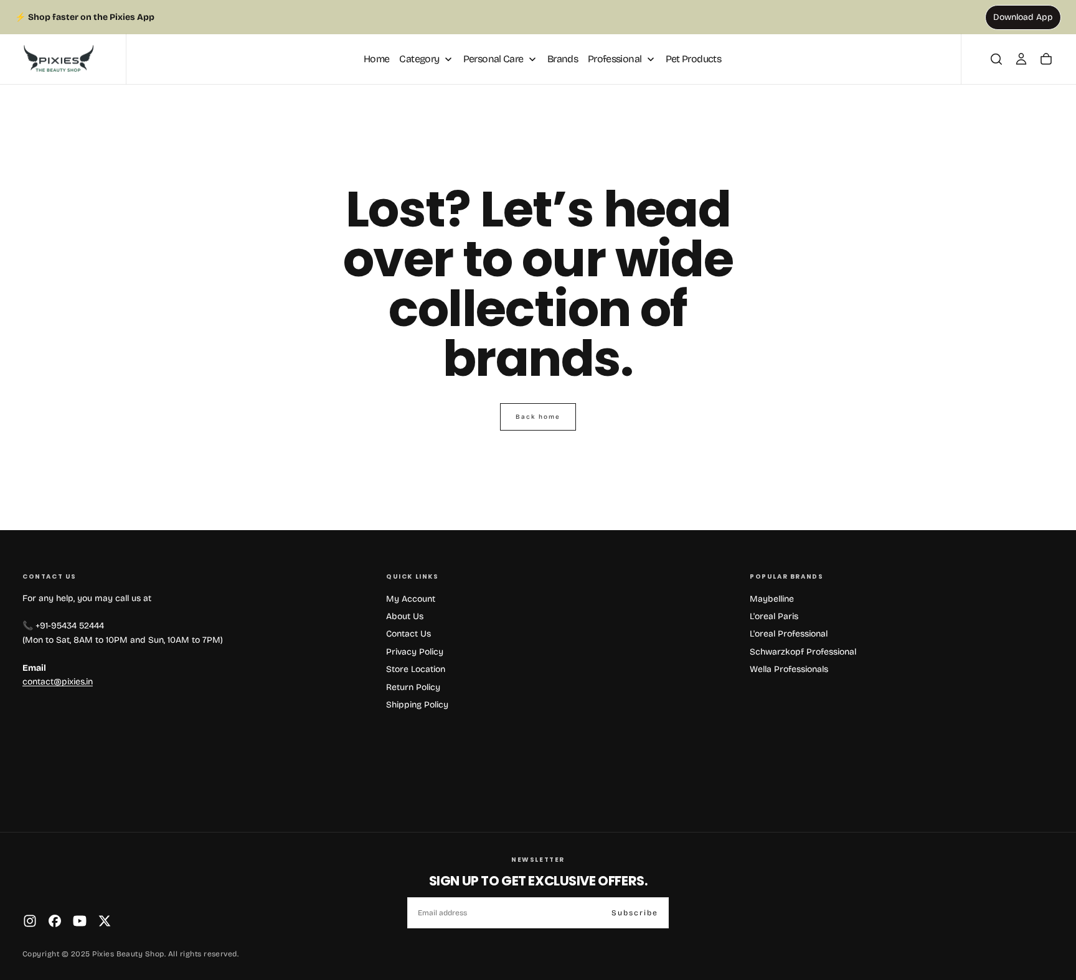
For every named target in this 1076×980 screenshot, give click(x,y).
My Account (410, 599)
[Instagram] (29, 920)
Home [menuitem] (376, 59)
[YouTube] (79, 920)
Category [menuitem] (419, 59)
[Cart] (1046, 59)
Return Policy (413, 687)
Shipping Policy (417, 704)
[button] (996, 59)
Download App (1023, 17)
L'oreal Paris (774, 616)
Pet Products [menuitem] (693, 59)
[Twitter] (104, 920)
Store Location (415, 669)
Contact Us (408, 633)
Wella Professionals (789, 669)
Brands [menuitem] (562, 59)
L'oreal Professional (789, 633)
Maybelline (772, 599)
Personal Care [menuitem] (493, 59)
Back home (538, 417)
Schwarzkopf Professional (803, 651)
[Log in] (1021, 59)
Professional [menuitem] (614, 59)
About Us (404, 616)
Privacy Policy (414, 651)
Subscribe (634, 912)
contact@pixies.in (57, 681)
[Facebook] (54, 920)
